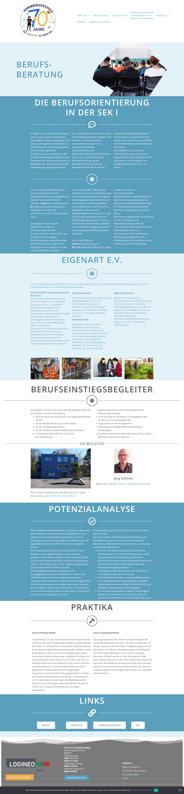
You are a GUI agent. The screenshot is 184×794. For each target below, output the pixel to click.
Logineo (81, 22)
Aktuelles (161, 15)
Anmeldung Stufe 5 (99, 22)
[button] (83, 15)
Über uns (82, 15)
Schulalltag (119, 15)
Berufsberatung (141, 15)
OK (156, 790)
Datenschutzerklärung (142, 790)
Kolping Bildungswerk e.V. (62, 496)
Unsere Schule (101, 15)
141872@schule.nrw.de (141, 778)
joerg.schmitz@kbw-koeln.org (134, 484)
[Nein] (180, 790)
